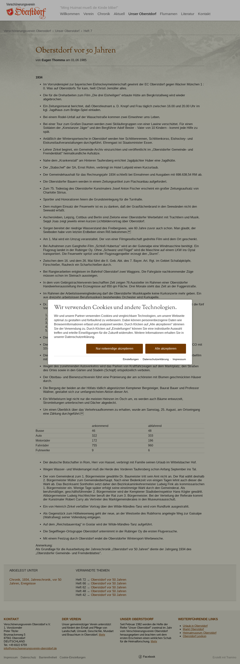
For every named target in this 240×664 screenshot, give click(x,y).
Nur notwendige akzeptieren (114, 348)
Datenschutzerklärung (156, 359)
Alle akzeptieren (165, 348)
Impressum (179, 359)
